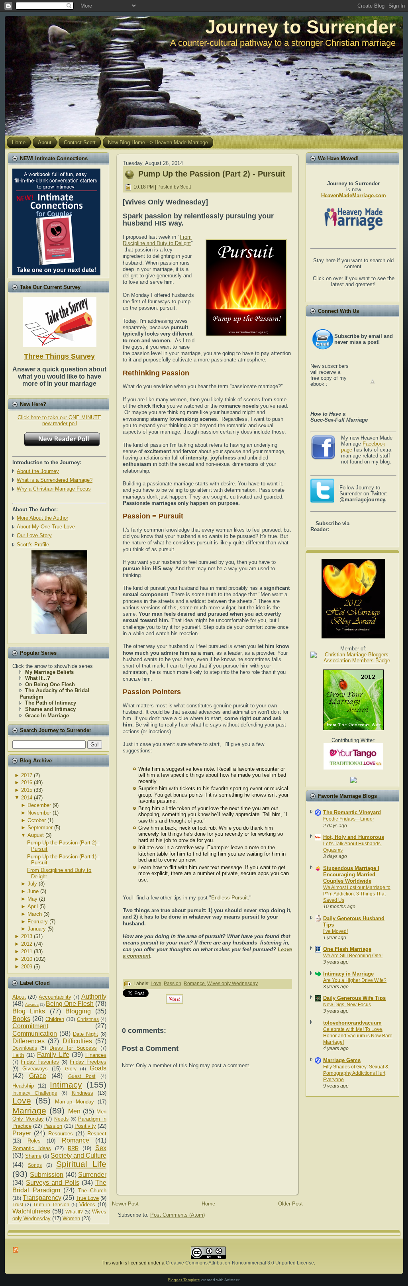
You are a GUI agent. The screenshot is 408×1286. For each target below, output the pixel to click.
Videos (87, 1204)
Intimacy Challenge (34, 1093)
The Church (92, 1191)
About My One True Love (46, 527)
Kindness (82, 1093)
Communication (34, 1033)
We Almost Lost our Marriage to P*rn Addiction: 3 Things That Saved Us (356, 894)
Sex (100, 1148)
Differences (28, 1041)
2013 (26, 936)
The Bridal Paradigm (59, 1186)
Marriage (29, 1110)
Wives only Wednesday (232, 983)
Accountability (55, 997)
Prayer (21, 1133)
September (40, 828)
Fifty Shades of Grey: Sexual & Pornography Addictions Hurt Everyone (355, 1073)
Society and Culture (78, 1155)
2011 (26, 951)
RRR (73, 1148)
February (37, 922)
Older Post (290, 1204)
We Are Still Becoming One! (352, 955)
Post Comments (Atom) (177, 1215)
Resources (60, 1134)
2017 (26, 775)
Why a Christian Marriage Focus (54, 489)
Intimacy (66, 1084)
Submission (46, 1174)
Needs (61, 1118)
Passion (52, 1126)
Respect (96, 1134)
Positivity (85, 1126)
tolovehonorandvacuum (352, 1023)
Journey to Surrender (300, 26)
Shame (33, 1156)
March (34, 914)
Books (21, 1018)
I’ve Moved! (335, 931)
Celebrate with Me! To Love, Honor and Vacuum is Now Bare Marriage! (357, 1036)
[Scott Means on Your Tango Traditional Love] (353, 768)
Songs (35, 1165)
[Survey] (59, 321)
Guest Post (82, 1076)
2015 (26, 790)
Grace (37, 1075)
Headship (23, 1086)
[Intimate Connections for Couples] (56, 220)
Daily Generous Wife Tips (354, 998)
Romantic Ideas (31, 1148)
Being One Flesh (70, 1003)
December (39, 805)
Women (71, 1218)
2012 (26, 944)
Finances (95, 1055)
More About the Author (42, 518)
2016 (26, 782)
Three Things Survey (59, 356)
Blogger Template (184, 1280)
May (32, 899)
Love (21, 1100)
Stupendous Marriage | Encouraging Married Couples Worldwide (351, 874)
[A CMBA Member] (59, 632)
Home (208, 1204)
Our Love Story (34, 535)
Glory (70, 1068)
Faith (18, 1055)
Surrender (92, 1174)
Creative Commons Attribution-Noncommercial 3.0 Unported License (240, 1263)
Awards (32, 1004)
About (19, 997)
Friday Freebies (88, 1062)
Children (54, 1019)
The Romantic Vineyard (352, 812)
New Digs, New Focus (347, 1004)
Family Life (53, 1054)
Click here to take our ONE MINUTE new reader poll (59, 420)
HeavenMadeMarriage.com (353, 195)
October (36, 820)
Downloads (24, 1047)
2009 (26, 967)
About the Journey (38, 471)
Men (74, 1111)
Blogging (78, 1011)
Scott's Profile (33, 545)
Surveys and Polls (52, 1182)
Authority (93, 996)
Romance (75, 1140)
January (36, 929)
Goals (98, 1068)
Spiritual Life (81, 1163)
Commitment (30, 1026)
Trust (17, 1204)
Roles (34, 1141)
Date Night (85, 1034)
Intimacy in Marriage (348, 974)
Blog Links (28, 1011)
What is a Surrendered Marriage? (54, 480)
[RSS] (16, 1250)
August (35, 835)
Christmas (88, 1019)
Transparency (42, 1197)
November (39, 813)
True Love (87, 1198)
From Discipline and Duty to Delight (157, 240)
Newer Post (125, 1204)
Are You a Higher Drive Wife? (354, 980)
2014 (26, 798)
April (32, 906)
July (32, 884)
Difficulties (77, 1041)
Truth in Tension (51, 1204)
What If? (74, 1211)
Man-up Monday (74, 1102)
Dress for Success (72, 1048)
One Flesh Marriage (347, 949)
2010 (26, 959)
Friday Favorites (40, 1062)
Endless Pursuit (229, 898)
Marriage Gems (342, 1060)
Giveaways (35, 1069)
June (33, 891)
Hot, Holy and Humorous (353, 837)
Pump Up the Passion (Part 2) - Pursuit (211, 173)
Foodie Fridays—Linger (348, 819)
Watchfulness (31, 1211)
